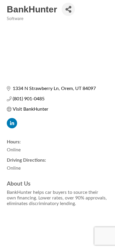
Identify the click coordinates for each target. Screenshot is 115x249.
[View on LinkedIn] (12, 127)
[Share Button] (68, 9)
